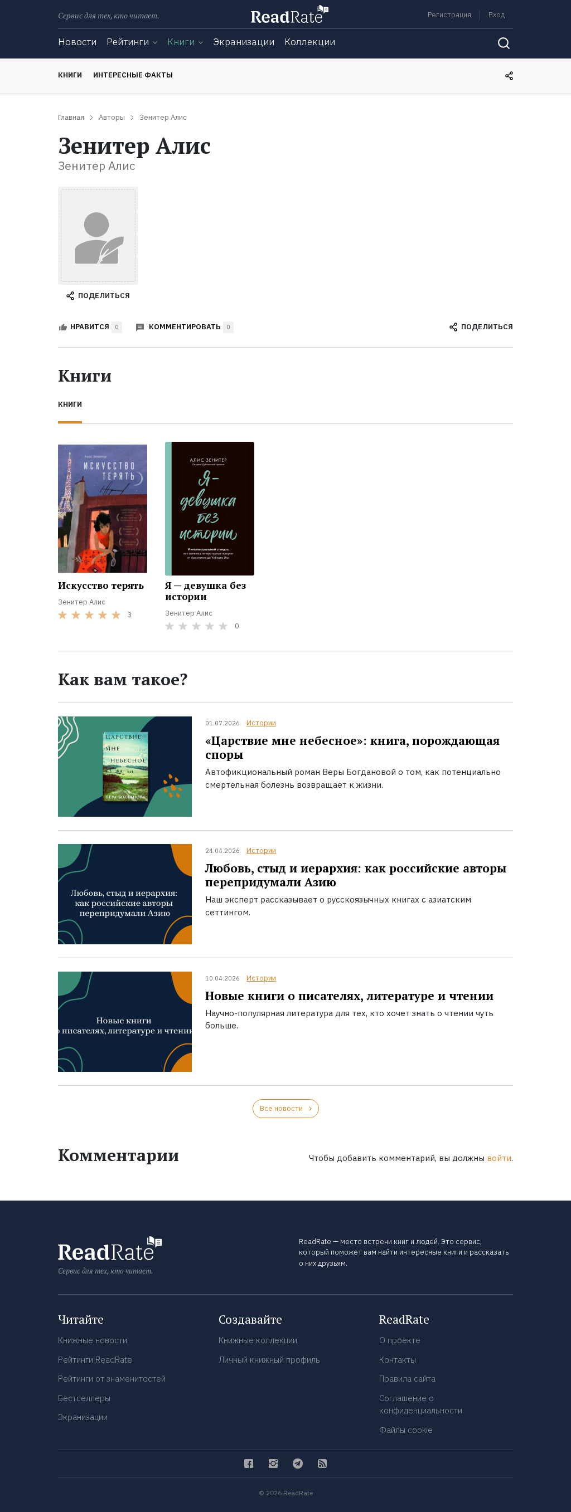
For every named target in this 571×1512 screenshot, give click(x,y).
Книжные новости (92, 1340)
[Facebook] (249, 1463)
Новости (77, 42)
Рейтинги (128, 42)
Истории (261, 723)
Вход (496, 14)
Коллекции (309, 42)
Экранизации (243, 42)
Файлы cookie (406, 1430)
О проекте (399, 1340)
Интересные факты (133, 75)
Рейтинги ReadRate (95, 1359)
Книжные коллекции (258, 1340)
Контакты (397, 1359)
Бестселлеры (84, 1398)
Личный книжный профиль (269, 1359)
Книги (181, 42)
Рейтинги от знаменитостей (112, 1378)
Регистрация (449, 14)
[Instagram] (273, 1463)
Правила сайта (407, 1378)
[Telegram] (298, 1463)
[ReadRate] (289, 14)
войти (499, 1158)
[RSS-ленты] (322, 1463)
